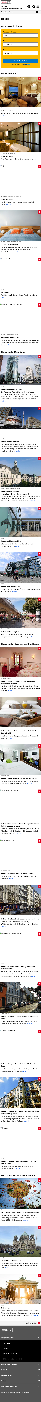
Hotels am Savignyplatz (10, 632)
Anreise (5, 41)
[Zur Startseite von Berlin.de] (7, 1331)
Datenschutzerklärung (10, 1353)
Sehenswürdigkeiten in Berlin (12, 1260)
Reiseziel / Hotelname (10, 32)
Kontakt (5, 1348)
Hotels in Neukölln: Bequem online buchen (17, 873)
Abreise (5, 50)
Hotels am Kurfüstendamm (11, 491)
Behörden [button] (4, 1370)
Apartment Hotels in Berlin (11, 337)
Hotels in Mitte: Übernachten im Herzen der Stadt (20, 778)
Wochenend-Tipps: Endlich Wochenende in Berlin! (20, 1213)
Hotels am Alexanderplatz (10, 441)
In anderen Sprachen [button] (9, 1386)
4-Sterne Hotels (7, 156)
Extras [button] (3, 1381)
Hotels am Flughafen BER (11, 541)
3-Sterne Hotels (7, 199)
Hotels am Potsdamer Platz (11, 389)
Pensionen (5, 292)
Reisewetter (5, 1308)
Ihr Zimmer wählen (20, 60)
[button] (38, 12)
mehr (3, 116)
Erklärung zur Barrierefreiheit (12, 1359)
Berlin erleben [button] (6, 1375)
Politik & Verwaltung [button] (9, 1364)
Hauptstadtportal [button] (7, 1338)
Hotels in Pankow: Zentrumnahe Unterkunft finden (20, 919)
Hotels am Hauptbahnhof (10, 586)
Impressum (6, 1343)
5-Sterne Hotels (7, 111)
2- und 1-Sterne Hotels (9, 245)
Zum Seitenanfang (31, 1323)
